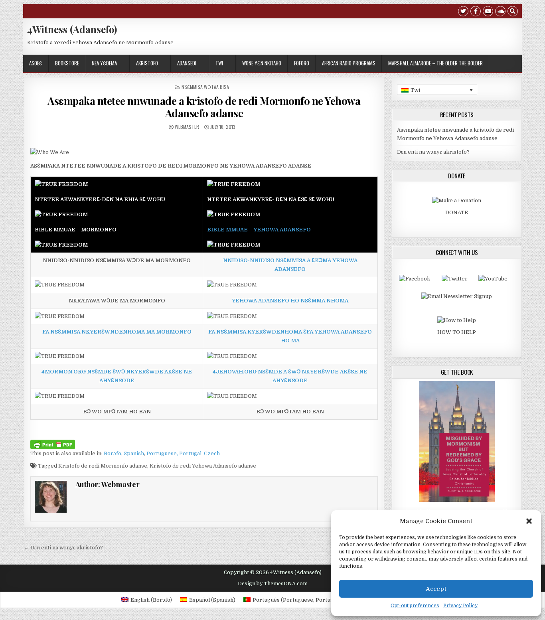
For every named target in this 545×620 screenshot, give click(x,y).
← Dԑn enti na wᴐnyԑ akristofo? (63, 548)
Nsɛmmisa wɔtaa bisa (205, 86)
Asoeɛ (35, 63)
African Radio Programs (348, 63)
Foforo (301, 63)
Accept (436, 588)
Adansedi (186, 63)
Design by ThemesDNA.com (273, 583)
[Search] (512, 12)
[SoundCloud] (500, 12)
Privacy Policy (460, 605)
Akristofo (147, 63)
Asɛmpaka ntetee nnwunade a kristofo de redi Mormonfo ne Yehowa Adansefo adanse (203, 107)
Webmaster (187, 126)
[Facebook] (475, 12)
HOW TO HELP (456, 332)
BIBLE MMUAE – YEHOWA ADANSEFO (259, 230)
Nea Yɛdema (104, 63)
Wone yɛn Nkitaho (261, 63)
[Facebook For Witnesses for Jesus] (414, 279)
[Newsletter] (456, 296)
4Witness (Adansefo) (72, 29)
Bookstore (67, 63)
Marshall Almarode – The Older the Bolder (435, 63)
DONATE (456, 212)
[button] (529, 521)
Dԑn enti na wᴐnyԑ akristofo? (433, 152)
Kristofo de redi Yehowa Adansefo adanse (203, 466)
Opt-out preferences (415, 605)
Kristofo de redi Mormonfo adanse (102, 466)
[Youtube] (488, 12)
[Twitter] (463, 12)
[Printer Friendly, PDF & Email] (52, 443)
